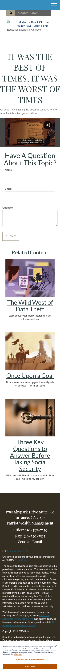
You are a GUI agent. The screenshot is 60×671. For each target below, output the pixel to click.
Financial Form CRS (17, 551)
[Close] (56, 645)
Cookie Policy (18, 654)
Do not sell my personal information (28, 623)
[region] (30, 656)
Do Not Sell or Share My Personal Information (30, 659)
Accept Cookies (30, 666)
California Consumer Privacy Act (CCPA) (25, 617)
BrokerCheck (21, 560)
